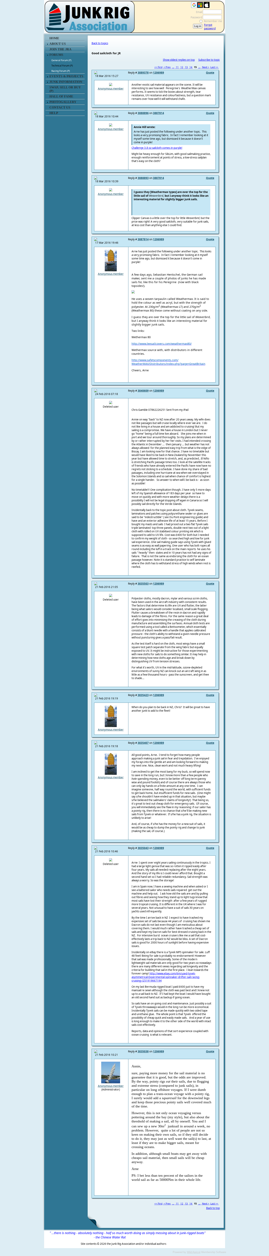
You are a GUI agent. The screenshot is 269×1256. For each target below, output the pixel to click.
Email (198, 12)
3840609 (143, 390)
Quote (210, 72)
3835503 (143, 583)
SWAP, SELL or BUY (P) (65, 89)
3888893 (143, 178)
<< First (158, 67)
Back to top (213, 1208)
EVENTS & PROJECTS (66, 76)
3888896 (143, 113)
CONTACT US (59, 107)
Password (195, 17)
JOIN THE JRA (60, 49)
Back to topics (100, 43)
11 (177, 67)
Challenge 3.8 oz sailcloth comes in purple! (157, 148)
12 (182, 67)
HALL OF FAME (61, 96)
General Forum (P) (61, 60)
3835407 (143, 743)
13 (186, 67)
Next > (205, 67)
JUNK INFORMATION (65, 81)
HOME (54, 38)
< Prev (167, 67)
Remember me (213, 21)
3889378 (143, 72)
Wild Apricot (193, 1252)
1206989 (158, 72)
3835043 (143, 848)
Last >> (214, 67)
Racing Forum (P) (60, 71)
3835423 (143, 695)
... (173, 67)
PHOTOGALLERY (62, 102)
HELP (53, 113)
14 (191, 67)
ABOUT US (57, 43)
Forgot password (210, 26)
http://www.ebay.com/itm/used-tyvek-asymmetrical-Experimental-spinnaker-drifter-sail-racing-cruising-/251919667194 (166, 977)
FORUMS (56, 54)
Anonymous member (111, 88)
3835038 (143, 1051)
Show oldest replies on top (179, 60)
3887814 (158, 113)
